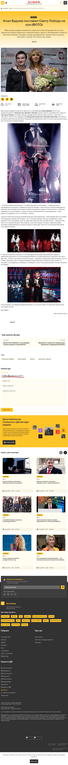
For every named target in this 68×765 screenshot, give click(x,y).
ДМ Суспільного (6, 673)
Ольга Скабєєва (36, 620)
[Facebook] (2, 99)
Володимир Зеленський (39, 616)
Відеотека (4, 684)
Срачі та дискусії (7, 653)
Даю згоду (34, 761)
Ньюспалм (4, 695)
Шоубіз (3, 642)
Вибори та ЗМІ (6, 687)
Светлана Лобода (8, 359)
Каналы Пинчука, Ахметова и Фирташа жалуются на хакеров (12, 482)
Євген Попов (15, 624)
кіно (21, 616)
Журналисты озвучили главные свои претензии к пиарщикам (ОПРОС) (52, 343)
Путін (18, 620)
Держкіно (27, 616)
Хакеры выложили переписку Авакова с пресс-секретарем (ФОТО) (48, 482)
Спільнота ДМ (10, 442)
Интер (32, 359)
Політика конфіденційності (44, 640)
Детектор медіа (6, 668)
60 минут (24, 624)
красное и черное (45, 359)
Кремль (46, 620)
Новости (5, 8)
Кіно (2, 648)
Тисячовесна (5, 616)
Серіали (3, 640)
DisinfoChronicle (6, 679)
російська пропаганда (8, 620)
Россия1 (51, 616)
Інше (10, 8)
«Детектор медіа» (9, 707)
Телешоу (4, 645)
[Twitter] (7, 99)
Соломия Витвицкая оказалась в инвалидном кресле (12, 520)
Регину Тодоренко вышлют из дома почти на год (11, 559)
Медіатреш (4, 656)
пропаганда (26, 620)
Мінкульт (14, 616)
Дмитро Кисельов (55, 620)
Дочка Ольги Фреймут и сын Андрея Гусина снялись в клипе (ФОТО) (16, 343)
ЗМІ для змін (5, 676)
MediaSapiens (5, 671)
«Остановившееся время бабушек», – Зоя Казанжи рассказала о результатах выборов (50, 559)
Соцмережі (5, 651)
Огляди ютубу (5, 637)
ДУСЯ (34, 41)
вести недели (5, 624)
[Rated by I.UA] (30, 738)
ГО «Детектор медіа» (8, 693)
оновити (4, 373)
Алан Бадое (22, 359)
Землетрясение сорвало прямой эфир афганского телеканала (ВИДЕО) (48, 520)
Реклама (38, 642)
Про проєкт (39, 637)
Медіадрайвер (6, 682)
